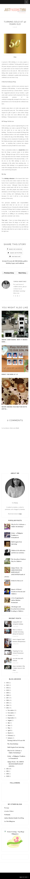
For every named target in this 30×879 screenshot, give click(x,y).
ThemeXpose (15, 874)
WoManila (7, 814)
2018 (7, 695)
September (11, 718)
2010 (7, 774)
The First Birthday (12, 744)
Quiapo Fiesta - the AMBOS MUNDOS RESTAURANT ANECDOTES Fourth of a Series (14, 572)
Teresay (6, 808)
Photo (15, 57)
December (11, 710)
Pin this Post (16, 256)
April (9, 730)
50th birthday (19, 261)
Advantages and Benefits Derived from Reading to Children (18, 609)
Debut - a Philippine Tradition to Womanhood (17, 535)
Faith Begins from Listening (15, 747)
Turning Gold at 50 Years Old (16, 740)
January (10, 738)
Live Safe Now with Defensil (18, 659)
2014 (7, 705)
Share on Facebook (15, 249)
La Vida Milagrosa (9, 821)
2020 (7, 690)
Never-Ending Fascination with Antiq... (14, 408)
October (10, 715)
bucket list (22, 150)
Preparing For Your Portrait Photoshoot (18, 652)
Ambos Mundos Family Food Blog (14, 818)
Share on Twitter (16, 252)
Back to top (23, 877)
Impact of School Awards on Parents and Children (18, 592)
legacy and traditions (18, 263)
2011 (7, 771)
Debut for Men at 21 (10, 374)
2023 (7, 682)
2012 (7, 768)
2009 (7, 776)
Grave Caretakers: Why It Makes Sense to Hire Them (19, 668)
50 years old (10, 261)
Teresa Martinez (19, 281)
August (10, 720)
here (20, 514)
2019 (7, 693)
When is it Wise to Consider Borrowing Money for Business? (18, 632)
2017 (7, 698)
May (9, 728)
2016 (7, 700)
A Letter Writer (9, 811)
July (9, 723)
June (9, 725)
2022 (7, 685)
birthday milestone (9, 178)
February (10, 735)
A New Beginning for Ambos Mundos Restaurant (17, 600)
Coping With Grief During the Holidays (18, 623)
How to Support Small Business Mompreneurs (19, 640)
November (11, 713)
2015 (7, 703)
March (10, 733)
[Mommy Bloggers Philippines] (15, 848)
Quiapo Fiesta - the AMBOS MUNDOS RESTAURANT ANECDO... (15, 764)
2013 (7, 708)
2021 (7, 688)
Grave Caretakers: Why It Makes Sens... (15, 341)
